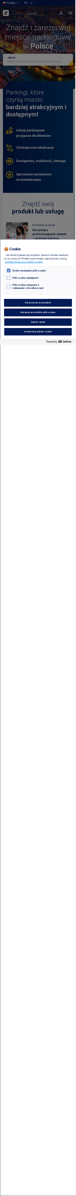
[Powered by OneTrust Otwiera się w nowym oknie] (60, 342)
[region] (38, 717)
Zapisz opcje (38, 322)
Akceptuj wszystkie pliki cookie (38, 312)
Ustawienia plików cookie (38, 331)
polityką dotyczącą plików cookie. (24, 262)
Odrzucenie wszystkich (38, 302)
